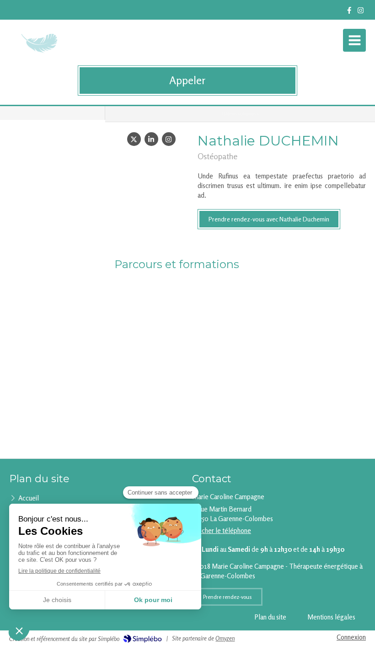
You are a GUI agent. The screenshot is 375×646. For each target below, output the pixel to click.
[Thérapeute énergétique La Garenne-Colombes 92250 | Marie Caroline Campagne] (40, 42)
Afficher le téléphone (221, 530)
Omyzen (225, 638)
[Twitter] (134, 139)
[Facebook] (349, 12)
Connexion (351, 637)
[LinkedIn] (151, 139)
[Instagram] (361, 12)
